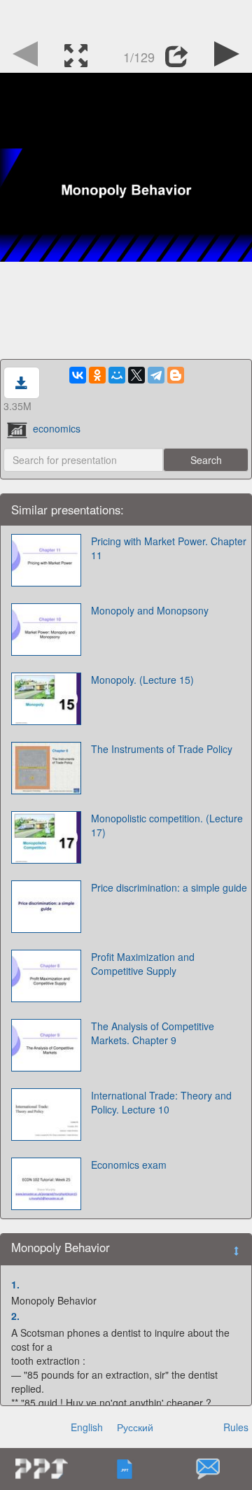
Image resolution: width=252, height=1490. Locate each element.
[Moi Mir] (116, 375)
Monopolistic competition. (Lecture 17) (167, 825)
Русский (135, 1427)
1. (15, 1284)
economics (56, 428)
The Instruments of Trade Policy (161, 749)
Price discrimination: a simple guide (169, 887)
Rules (235, 1427)
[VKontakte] (77, 375)
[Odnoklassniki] (97, 375)
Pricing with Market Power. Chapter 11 (168, 548)
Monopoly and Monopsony (150, 610)
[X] (136, 375)
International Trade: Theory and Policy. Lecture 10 (161, 1102)
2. (15, 1316)
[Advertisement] (126, 17)
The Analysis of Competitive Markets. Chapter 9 (152, 1033)
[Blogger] (175, 375)
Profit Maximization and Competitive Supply (143, 964)
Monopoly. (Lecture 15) (142, 680)
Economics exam (129, 1165)
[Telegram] (156, 375)
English (87, 1427)
